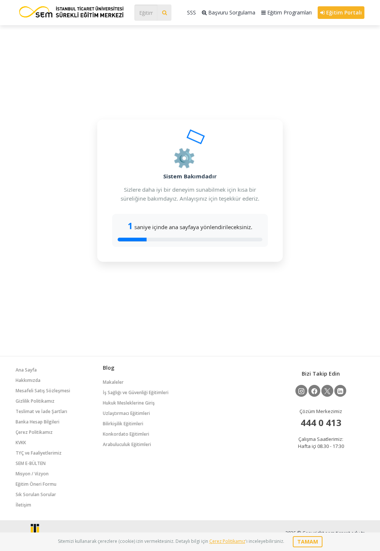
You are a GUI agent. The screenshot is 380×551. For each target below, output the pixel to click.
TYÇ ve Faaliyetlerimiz (39, 453)
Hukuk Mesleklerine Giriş (129, 403)
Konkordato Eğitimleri (126, 434)
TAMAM (307, 541)
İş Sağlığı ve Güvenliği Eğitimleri (135, 392)
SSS (191, 12)
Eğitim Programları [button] (289, 12)
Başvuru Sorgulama (231, 12)
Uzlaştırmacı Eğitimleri (126, 413)
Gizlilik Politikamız (35, 401)
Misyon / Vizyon (32, 474)
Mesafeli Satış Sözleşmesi (43, 390)
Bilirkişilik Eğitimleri (123, 423)
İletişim (23, 505)
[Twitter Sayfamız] (327, 391)
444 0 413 (321, 422)
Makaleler (113, 382)
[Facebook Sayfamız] (314, 391)
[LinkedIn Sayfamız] (340, 391)
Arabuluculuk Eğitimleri (127, 444)
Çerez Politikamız (34, 432)
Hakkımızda (28, 380)
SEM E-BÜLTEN (31, 463)
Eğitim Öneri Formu (36, 484)
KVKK (21, 442)
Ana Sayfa (26, 370)
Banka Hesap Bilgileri (37, 422)
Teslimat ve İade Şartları (41, 411)
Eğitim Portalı (343, 12)
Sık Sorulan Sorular (36, 494)
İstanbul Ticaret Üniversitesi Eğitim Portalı (71, 11)
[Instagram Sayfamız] (301, 391)
